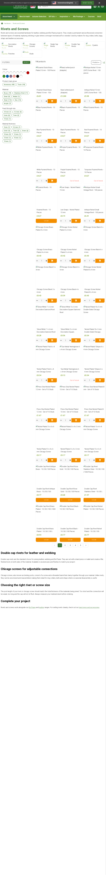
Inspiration (64, 17)
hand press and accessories (89, 607)
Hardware (7, 23)
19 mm (7, 141)
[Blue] (7, 76)
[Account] (99, 6)
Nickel (16, 96)
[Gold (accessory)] (7, 72)
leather (41, 607)
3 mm (7, 127)
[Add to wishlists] (55, 68)
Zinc (18, 100)
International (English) (65, 3)
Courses (91, 17)
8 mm (25, 131)
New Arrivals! (25, 17)
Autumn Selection (39, 17)
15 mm (17, 138)
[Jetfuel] (24, 72)
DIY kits (52, 17)
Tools (21, 84)
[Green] (3, 76)
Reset (26, 62)
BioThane (32, 607)
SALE (99, 17)
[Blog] (95, 6)
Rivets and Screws (19, 23)
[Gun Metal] (17, 72)
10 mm (7, 134)
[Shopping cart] (102, 6)
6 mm (7, 115)
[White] (21, 76)
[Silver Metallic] (3, 72)
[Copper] (21, 72)
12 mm (17, 134)
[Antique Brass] (10, 72)
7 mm (16, 115)
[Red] (27, 72)
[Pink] (14, 76)
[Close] (99, 3)
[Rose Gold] (14, 72)
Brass (7, 93)
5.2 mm (18, 112)
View (46, 221)
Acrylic (7, 103)
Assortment (7, 17)
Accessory (9, 84)
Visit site (87, 3)
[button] (53, 16)
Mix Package (78, 17)
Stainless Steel (21, 93)
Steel (7, 96)
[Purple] (10, 76)
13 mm (7, 119)
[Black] (17, 76)
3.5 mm (7, 112)
